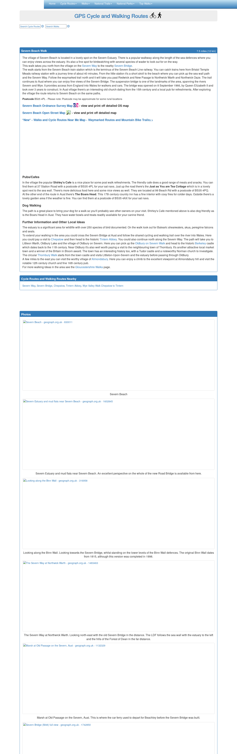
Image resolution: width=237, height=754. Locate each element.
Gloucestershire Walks (89, 267)
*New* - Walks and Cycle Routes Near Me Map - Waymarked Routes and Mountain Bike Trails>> (87, 120)
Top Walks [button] (145, 3)
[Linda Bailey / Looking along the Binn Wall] (118, 513)
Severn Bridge (123, 66)
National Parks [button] (125, 3)
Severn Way (89, 66)
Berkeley (200, 243)
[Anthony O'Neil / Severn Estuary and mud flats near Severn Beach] (118, 434)
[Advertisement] (118, 38)
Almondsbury (100, 259)
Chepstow (57, 239)
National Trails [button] (102, 3)
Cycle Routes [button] (67, 3)
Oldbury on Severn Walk (150, 243)
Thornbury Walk (47, 255)
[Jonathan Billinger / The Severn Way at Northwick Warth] (118, 596)
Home (52, 3)
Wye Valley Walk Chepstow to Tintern (103, 285)
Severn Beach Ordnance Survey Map (47, 106)
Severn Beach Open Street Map (44, 113)
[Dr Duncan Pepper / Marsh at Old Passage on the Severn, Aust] (118, 678)
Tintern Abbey (108, 239)
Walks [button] (85, 3)
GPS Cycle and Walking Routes (111, 15)
